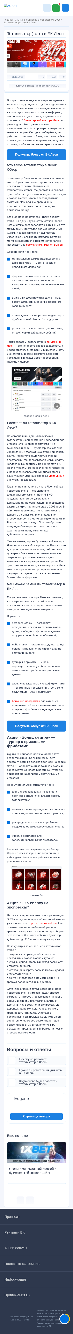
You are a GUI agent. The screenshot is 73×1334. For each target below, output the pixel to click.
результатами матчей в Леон (44, 244)
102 (54, 77)
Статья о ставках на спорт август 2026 (37, 86)
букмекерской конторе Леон (42, 120)
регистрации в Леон (44, 923)
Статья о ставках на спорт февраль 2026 (38, 19)
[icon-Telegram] (30, 1200)
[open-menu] (65, 8)
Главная (8, 19)
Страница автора (36, 1116)
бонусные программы (26, 701)
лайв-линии (56, 475)
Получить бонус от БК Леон (36, 154)
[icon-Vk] (20, 1200)
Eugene (21, 1098)
